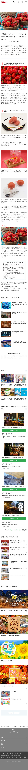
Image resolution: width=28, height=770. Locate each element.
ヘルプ (24, 755)
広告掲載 (20, 757)
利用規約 (11, 753)
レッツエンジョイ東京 (5, 726)
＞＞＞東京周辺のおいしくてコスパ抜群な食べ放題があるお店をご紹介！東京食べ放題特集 (14, 289)
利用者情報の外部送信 (5, 755)
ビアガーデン (18, 530)
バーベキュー (11, 530)
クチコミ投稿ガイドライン (16, 755)
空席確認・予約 (14, 430)
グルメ (11, 713)
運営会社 (25, 757)
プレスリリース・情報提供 (12, 757)
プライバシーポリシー (19, 753)
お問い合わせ (3, 757)
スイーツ (17, 713)
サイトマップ (5, 753)
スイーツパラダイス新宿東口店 (12, 272)
